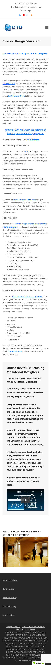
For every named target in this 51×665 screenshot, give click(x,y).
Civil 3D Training (9, 606)
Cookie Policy (28, 627)
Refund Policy (8, 615)
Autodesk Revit (9, 83)
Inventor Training (10, 597)
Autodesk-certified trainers (24, 199)
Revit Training (32, 139)
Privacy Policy (13, 627)
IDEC (27, 151)
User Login (27, 10)
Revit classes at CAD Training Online (27, 296)
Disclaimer (30, 630)
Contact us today (15, 351)
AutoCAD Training (10, 580)
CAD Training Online (16, 96)
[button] (46, 27)
